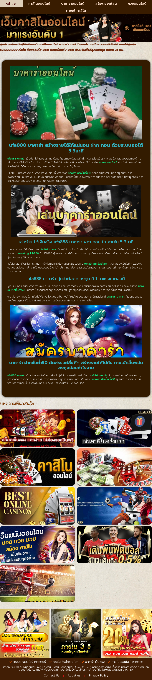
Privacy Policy (98, 676)
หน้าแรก (11, 3)
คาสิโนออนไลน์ (39, 3)
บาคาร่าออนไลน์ (72, 3)
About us (74, 676)
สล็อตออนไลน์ (106, 3)
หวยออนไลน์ (137, 3)
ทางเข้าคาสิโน (76, 10)
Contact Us (51, 676)
